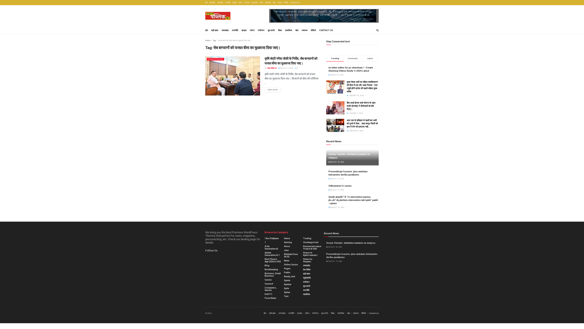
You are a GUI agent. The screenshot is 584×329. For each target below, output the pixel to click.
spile (286, 288)
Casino (268, 280)
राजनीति (227, 3)
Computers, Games (271, 289)
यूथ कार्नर (255, 3)
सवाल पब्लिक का (272, 68)
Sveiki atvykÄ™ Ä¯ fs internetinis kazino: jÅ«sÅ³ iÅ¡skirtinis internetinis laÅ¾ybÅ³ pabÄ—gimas (353, 200)
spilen (287, 292)
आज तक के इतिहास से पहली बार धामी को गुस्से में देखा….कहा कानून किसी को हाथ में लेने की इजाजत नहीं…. (362, 123)
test (286, 296)
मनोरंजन (247, 3)
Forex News (270, 298)
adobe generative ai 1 (272, 253)
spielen (287, 284)
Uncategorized (215, 59)
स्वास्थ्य (279, 3)
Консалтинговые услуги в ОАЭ (312, 247)
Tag (214, 40)
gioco (287, 246)
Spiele (287, 280)
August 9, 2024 (286, 68)
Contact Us (295, 3)
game (287, 238)
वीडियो (286, 3)
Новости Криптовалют (310, 253)
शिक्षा (261, 3)
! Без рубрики (272, 238)
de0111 (268, 294)
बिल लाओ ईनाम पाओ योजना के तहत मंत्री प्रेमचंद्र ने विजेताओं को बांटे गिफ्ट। (361, 106)
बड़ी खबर (212, 3)
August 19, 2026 (337, 179)
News (286, 260)
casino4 (269, 284)
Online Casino (291, 264)
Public (287, 272)
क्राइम (234, 3)
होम (206, 3)
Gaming (288, 242)
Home (207, 40)
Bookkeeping (271, 269)
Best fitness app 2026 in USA (273, 260)
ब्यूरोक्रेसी (307, 278)
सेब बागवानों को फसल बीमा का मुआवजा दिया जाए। (234, 40)
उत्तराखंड (220, 3)
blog (267, 265)
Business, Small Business (273, 274)
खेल (274, 3)
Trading (307, 238)
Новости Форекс (307, 260)
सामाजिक (268, 3)
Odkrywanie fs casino (340, 185)
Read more (273, 90)
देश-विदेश (306, 269)
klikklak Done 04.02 (291, 255)
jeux (286, 250)
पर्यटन (240, 3)
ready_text (289, 276)
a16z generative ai (271, 247)
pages (287, 268)
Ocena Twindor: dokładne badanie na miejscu (350, 243)
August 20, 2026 (337, 162)
